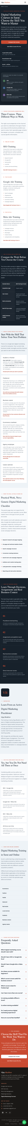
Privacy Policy (14, 1123)
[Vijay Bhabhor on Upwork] (6, 1112)
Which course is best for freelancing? (8, 987)
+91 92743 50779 (7, 1106)
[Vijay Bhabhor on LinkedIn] (2, 1112)
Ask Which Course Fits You (14, 46)
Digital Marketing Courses (8, 1096)
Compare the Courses (14, 42)
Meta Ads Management (7, 1091)
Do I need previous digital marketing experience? (9, 1011)
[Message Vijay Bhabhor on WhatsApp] (9, 1112)
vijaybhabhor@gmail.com (9, 1108)
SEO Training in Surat (21, 284)
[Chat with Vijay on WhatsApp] (24, 1122)
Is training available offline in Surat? (10, 999)
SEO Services (4, 1089)
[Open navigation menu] (25, 2)
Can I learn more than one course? (12, 993)
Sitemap (21, 1123)
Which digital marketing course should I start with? (11, 951)
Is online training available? (9, 1005)
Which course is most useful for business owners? (11, 980)
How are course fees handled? (10, 1018)
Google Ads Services (6, 1086)
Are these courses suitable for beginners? (10, 972)
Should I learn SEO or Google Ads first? (11, 958)
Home (2, 6)
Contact (7, 1123)
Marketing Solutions (6, 1094)
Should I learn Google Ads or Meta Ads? (11, 965)
